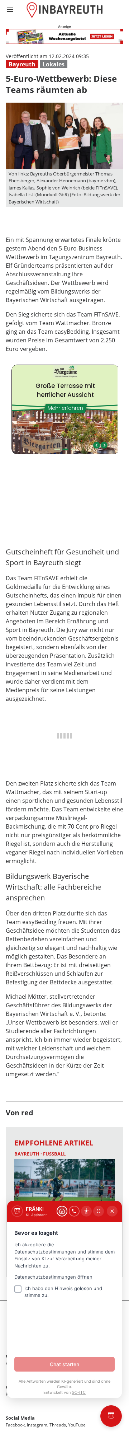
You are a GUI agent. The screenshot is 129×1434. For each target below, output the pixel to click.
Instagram (37, 1425)
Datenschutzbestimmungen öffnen (53, 1277)
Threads (57, 1425)
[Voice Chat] (74, 1211)
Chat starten (64, 1364)
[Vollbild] (98, 1211)
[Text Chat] (62, 1211)
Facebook (15, 1425)
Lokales (53, 64)
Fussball (54, 1154)
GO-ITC (79, 1392)
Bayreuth (22, 64)
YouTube (77, 1425)
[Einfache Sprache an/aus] (86, 1211)
